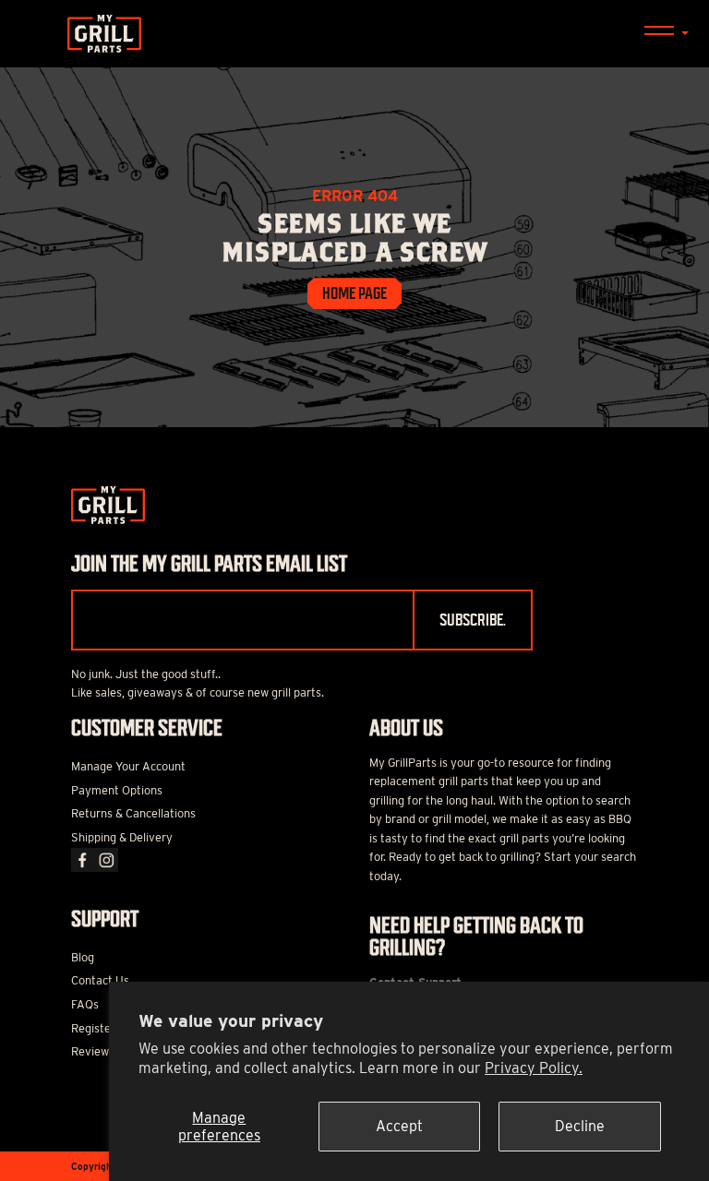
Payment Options (116, 790)
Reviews (92, 1051)
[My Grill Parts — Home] (354, 34)
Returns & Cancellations (133, 813)
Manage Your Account (128, 766)
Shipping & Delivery (122, 837)
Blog (82, 957)
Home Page (354, 293)
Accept (399, 1126)
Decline (580, 1126)
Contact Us (100, 980)
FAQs (85, 1004)
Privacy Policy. (534, 1068)
